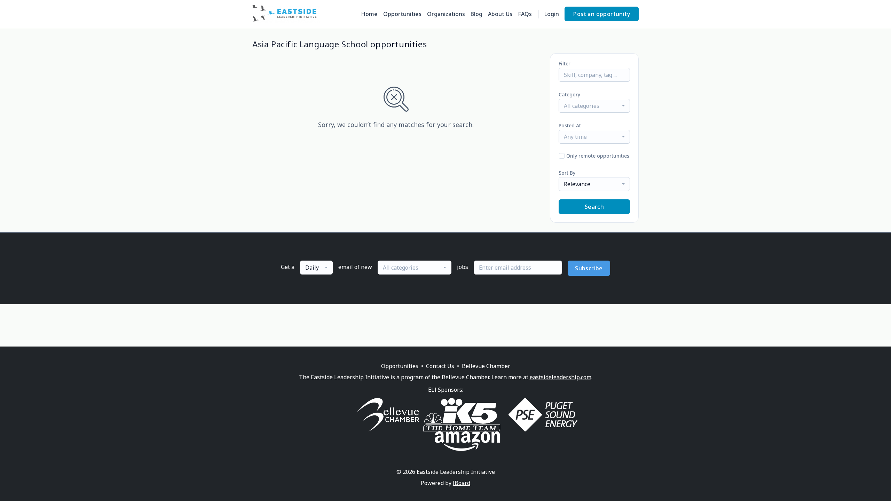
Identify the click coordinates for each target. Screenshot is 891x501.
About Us (500, 14)
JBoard (461, 483)
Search (594, 206)
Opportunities (402, 14)
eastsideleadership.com (560, 377)
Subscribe (589, 268)
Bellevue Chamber (486, 366)
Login (551, 14)
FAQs (525, 14)
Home (369, 14)
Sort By (567, 172)
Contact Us (440, 366)
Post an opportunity (601, 14)
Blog (476, 14)
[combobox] (594, 106)
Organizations (446, 14)
